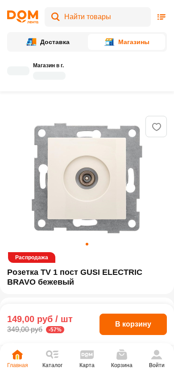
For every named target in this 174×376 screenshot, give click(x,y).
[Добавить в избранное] (156, 127)
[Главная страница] (22, 17)
